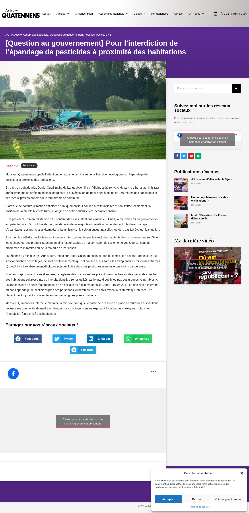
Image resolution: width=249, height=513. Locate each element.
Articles (61, 13)
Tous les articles (94, 34)
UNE (108, 34)
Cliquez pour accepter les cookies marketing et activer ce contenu (83, 421)
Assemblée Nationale (111, 13)
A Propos (194, 13)
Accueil (46, 13)
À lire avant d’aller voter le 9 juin (211, 179)
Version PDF (12, 165)
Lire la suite (196, 183)
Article (18, 34)
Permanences (159, 13)
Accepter (168, 499)
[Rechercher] (236, 88)
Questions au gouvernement (66, 34)
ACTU (9, 34)
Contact (178, 13)
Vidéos (138, 13)
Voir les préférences (228, 499)
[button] (242, 473)
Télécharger (29, 165)
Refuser (197, 499)
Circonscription (84, 13)
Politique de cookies (199, 506)
